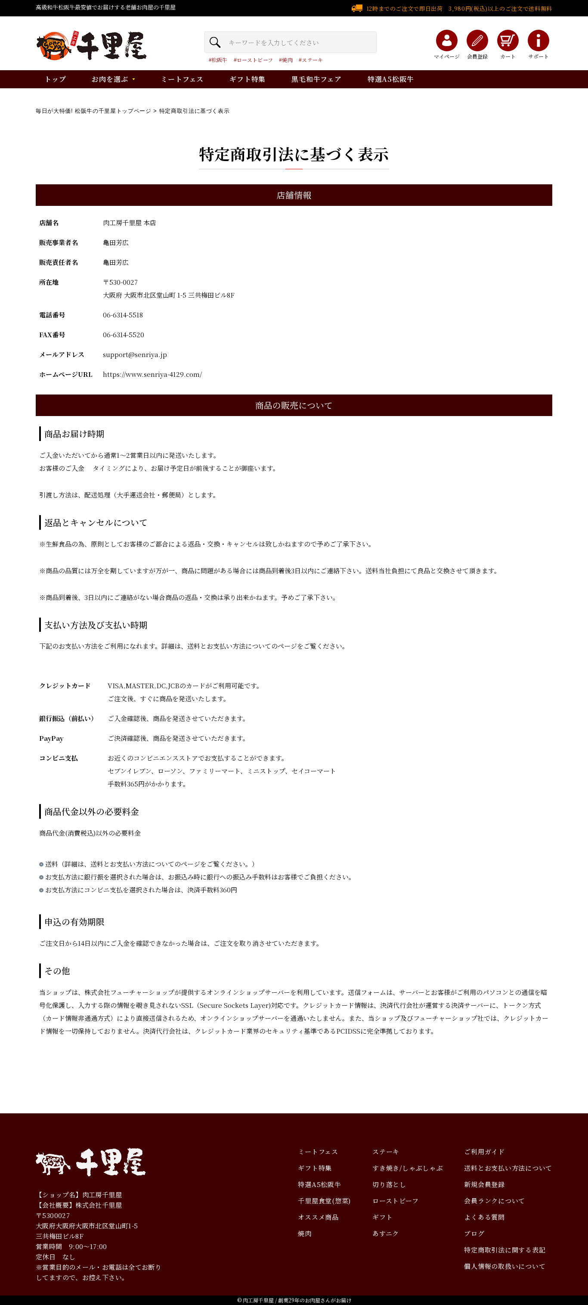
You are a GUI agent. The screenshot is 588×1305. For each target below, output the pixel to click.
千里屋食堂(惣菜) (324, 1200)
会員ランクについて (494, 1200)
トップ (55, 79)
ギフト (382, 1216)
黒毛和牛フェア (316, 79)
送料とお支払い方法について (508, 1167)
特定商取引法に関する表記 (504, 1249)
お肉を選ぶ (110, 79)
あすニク (385, 1233)
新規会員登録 (484, 1184)
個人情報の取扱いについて (504, 1266)
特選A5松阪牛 (391, 79)
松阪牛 (220, 59)
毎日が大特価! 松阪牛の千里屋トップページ (94, 111)
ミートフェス (182, 79)
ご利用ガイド (484, 1151)
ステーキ (312, 59)
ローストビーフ (255, 59)
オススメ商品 (318, 1216)
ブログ (474, 1233)
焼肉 (287, 59)
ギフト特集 (247, 79)
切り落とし (389, 1184)
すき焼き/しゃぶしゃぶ (407, 1167)
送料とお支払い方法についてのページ (242, 645)
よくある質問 (484, 1216)
